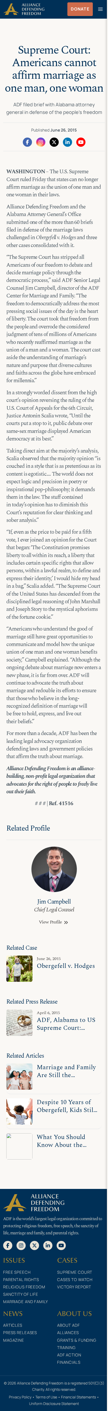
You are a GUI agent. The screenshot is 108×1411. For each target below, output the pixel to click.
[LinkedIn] (67, 142)
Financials (68, 1362)
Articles (12, 1325)
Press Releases (20, 1332)
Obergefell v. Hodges (66, 966)
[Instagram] (40, 142)
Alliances (68, 1332)
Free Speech (17, 1272)
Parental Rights (21, 1279)
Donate (80, 9)
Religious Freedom (24, 1287)
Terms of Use (46, 1396)
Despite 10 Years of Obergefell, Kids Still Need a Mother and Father (66, 1114)
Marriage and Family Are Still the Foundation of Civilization (66, 1079)
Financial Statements (78, 1396)
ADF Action (69, 1355)
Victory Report (74, 1287)
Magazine (13, 1340)
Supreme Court (74, 1272)
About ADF (68, 1325)
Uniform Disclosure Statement (54, 1403)
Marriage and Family (25, 1301)
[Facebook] (27, 142)
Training (66, 1347)
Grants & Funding (76, 1340)
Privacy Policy (20, 1396)
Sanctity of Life (20, 1294)
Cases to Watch (75, 1279)
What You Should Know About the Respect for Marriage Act (66, 1149)
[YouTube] (80, 142)
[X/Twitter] (54, 142)
